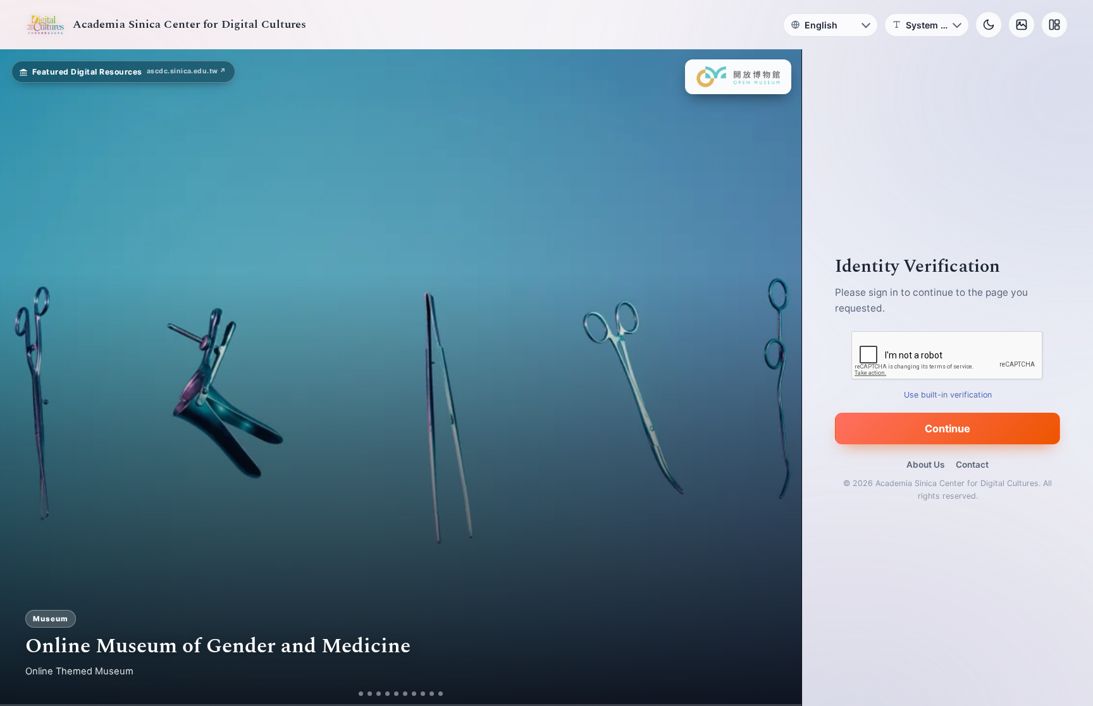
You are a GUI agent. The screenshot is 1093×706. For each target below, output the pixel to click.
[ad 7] (419, 693)
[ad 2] (365, 693)
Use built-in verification (948, 394)
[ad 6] (410, 693)
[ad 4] (392, 693)
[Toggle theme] (988, 24)
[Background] (1021, 24)
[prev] (23, 378)
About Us (925, 465)
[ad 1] (356, 693)
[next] (779, 378)
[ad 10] (445, 693)
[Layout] (1054, 24)
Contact (972, 465)
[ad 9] (437, 693)
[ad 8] (428, 693)
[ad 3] (379, 693)
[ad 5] (401, 693)
